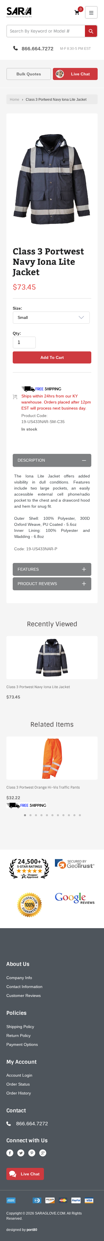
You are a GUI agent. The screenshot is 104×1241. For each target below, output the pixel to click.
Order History (18, 1093)
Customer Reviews (23, 995)
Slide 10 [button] (74, 815)
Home (14, 100)
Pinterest (31, 1152)
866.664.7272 (37, 49)
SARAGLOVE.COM (50, 1213)
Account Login (19, 1075)
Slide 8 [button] (63, 815)
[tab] (25, 815)
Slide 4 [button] (41, 815)
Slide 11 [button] (80, 815)
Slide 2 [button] (30, 815)
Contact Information (24, 986)
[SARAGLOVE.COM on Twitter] (20, 1152)
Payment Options (22, 1044)
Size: (17, 308)
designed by (21, 1230)
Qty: (17, 333)
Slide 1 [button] (25, 815)
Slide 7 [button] (58, 815)
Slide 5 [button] (47, 815)
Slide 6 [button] (52, 815)
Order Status (18, 1084)
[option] (52, 180)
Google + (42, 1152)
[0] (77, 12)
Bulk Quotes (28, 74)
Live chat (80, 74)
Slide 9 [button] (69, 815)
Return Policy (18, 1035)
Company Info (19, 977)
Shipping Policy (20, 1026)
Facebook (9, 1152)
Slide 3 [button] (36, 815)
